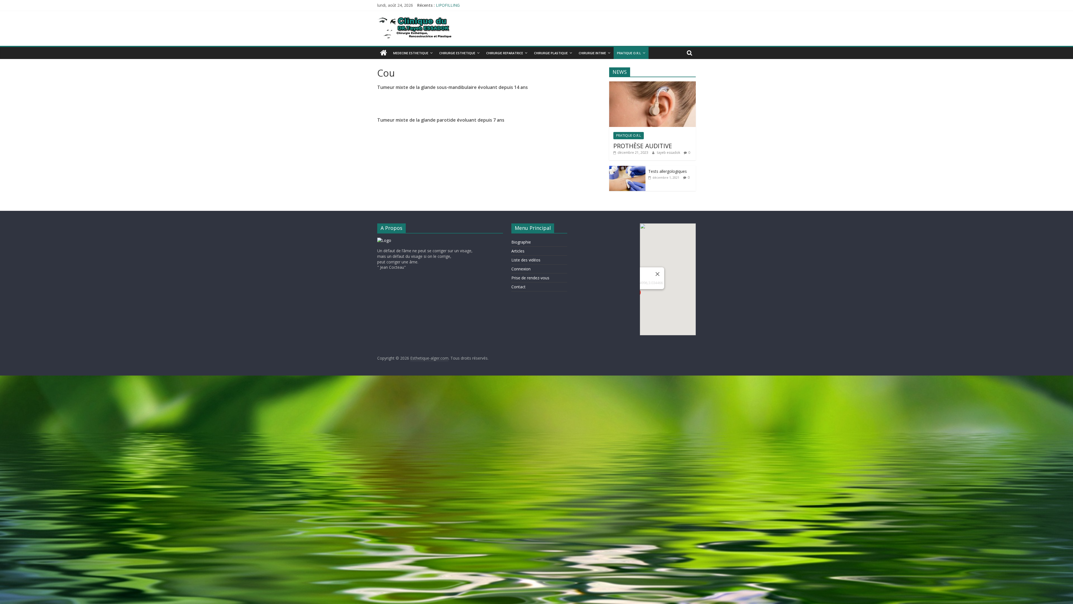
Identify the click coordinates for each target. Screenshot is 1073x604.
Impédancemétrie (452, 5)
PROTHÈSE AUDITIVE (642, 145)
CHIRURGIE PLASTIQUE (551, 53)
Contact (518, 286)
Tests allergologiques (667, 171)
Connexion (521, 269)
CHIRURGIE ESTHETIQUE (457, 53)
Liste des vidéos (525, 260)
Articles (517, 251)
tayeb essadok (669, 152)
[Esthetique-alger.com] (383, 52)
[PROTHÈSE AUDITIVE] (652, 84)
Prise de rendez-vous (530, 277)
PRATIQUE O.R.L (629, 53)
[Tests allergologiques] (627, 168)
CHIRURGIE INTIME (592, 53)
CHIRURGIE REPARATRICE (504, 53)
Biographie (521, 242)
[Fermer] (657, 274)
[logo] (384, 240)
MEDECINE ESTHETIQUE (410, 53)
